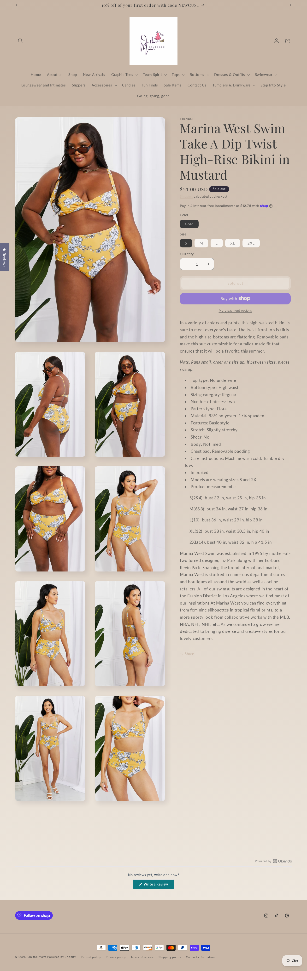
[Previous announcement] (16, 5)
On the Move (37, 956)
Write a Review (158, 885)
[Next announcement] (290, 5)
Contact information (200, 957)
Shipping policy (170, 957)
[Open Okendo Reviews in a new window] (273, 861)
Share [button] (189, 653)
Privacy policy (116, 957)
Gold (192, 225)
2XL (254, 244)
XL (235, 244)
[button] (20, 40)
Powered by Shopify (61, 956)
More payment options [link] (235, 310)
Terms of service (142, 957)
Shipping (186, 196)
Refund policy (91, 957)
